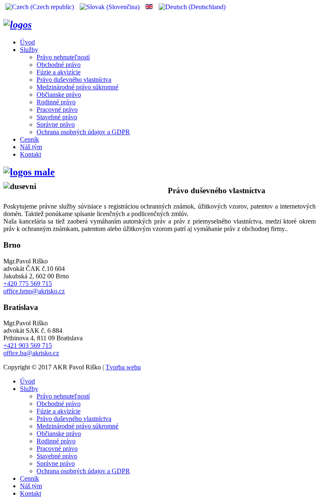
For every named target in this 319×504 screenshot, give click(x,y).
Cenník (29, 139)
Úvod (27, 42)
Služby (29, 49)
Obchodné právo (59, 64)
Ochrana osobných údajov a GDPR (83, 131)
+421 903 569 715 (27, 345)
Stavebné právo (57, 116)
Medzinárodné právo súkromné (77, 87)
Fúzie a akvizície (59, 72)
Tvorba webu (123, 367)
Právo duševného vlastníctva (74, 79)
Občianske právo (59, 94)
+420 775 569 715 (27, 283)
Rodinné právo (56, 102)
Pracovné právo (57, 109)
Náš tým (31, 146)
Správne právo (56, 124)
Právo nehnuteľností (63, 57)
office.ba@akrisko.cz (31, 352)
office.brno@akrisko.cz (34, 291)
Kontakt (30, 154)
